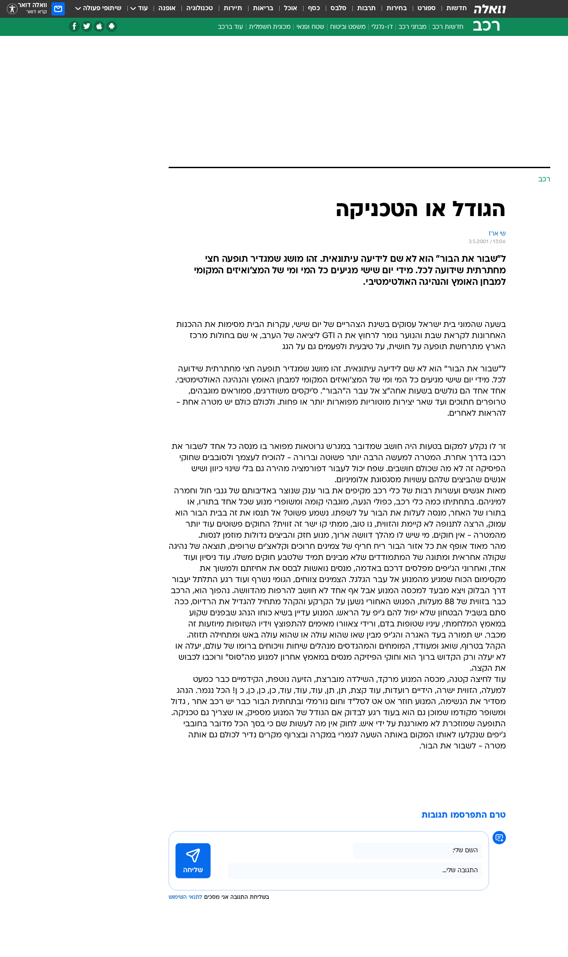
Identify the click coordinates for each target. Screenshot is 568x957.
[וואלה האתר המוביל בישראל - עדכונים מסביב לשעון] (490, 8)
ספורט (427, 8)
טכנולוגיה (199, 8)
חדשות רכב (447, 27)
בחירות (397, 8)
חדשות (456, 8)
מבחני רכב (412, 27)
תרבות (366, 8)
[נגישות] (12, 9)
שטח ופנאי (310, 27)
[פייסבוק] (74, 26)
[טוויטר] (86, 26)
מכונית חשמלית (270, 27)
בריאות (263, 8)
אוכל (290, 8)
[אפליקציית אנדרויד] (111, 26)
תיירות (233, 8)
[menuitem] (451, 9)
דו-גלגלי (382, 27)
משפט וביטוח (348, 27)
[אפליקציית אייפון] (99, 26)
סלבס (339, 8)
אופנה (167, 8)
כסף (314, 8)
